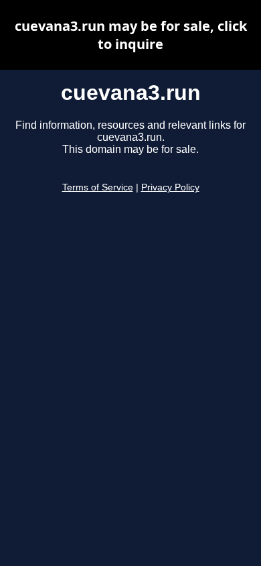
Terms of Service (97, 187)
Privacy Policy (170, 187)
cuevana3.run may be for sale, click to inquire (131, 35)
